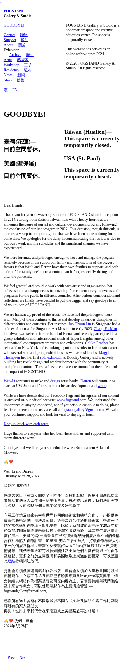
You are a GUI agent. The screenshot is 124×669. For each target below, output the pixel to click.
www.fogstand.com (71, 400)
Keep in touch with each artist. (26, 424)
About (8, 45)
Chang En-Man (105, 329)
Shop (8, 80)
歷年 (30, 55)
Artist (8, 60)
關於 (22, 45)
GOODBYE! (14, 25)
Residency (11, 70)
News (8, 75)
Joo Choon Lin (80, 324)
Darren (85, 381)
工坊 (28, 65)
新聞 (21, 75)
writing (103, 386)
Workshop (11, 65)
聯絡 (24, 35)
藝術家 (23, 60)
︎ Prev (10, 657)
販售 (20, 80)
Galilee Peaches (96, 343)
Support (10, 40)
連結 (11, 561)
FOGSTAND (14, 11)
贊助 (24, 40)
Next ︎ (25, 657)
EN (14, 90)
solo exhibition (51, 357)
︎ (2, 2)
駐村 (28, 70)
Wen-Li (10, 381)
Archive (15, 55)
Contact (9, 35)
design (55, 381)
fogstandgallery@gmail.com (82, 409)
